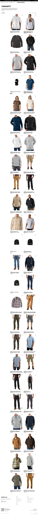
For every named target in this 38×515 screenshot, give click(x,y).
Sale (14, 2)
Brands (2, 2)
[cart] (36, 2)
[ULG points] (33, 2)
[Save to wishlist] (22, 15)
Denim (5, 2)
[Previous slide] (25, 22)
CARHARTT (11, 51)
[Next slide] (35, 22)
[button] (33, 13)
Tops (7, 2)
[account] (34, 2)
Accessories (11, 2)
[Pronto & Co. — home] (21, 2)
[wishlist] (31, 2)
